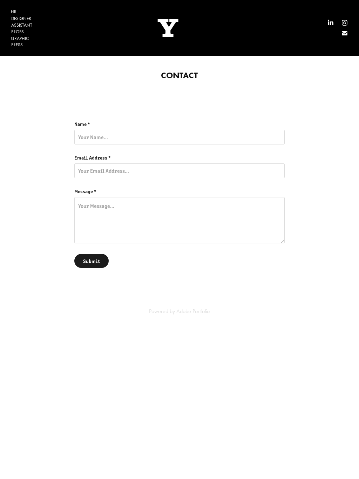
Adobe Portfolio (193, 311)
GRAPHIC (20, 38)
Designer (21, 18)
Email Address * (92, 157)
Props (17, 31)
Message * (85, 191)
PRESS (17, 44)
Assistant (21, 25)
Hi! (13, 11)
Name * (82, 123)
